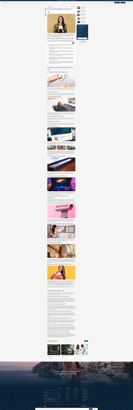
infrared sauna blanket (63, 112)
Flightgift (61, 142)
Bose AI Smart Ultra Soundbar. (64, 172)
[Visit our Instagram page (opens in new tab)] (83, 406)
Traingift (75, 394)
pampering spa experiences (58, 280)
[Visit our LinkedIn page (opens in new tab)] (84, 406)
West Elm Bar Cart (60, 93)
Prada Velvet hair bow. (64, 123)
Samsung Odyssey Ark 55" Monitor (53, 193)
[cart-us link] (126, 2)
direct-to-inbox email (74, 373)
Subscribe (82, 38)
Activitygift (75, 396)
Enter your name (79, 31)
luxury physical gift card (63, 373)
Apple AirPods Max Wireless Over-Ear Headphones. (63, 199)
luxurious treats (57, 48)
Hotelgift (75, 393)
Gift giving (53, 47)
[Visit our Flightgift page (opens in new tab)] (85, 406)
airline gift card (56, 142)
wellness (71, 283)
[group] (54, 351)
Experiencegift (76, 390)
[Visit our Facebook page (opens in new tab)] (82, 406)
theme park (64, 54)
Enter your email (79, 34)
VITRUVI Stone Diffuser (68, 259)
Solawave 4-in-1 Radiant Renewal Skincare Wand (53, 220)
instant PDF (68, 373)
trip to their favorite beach (55, 54)
